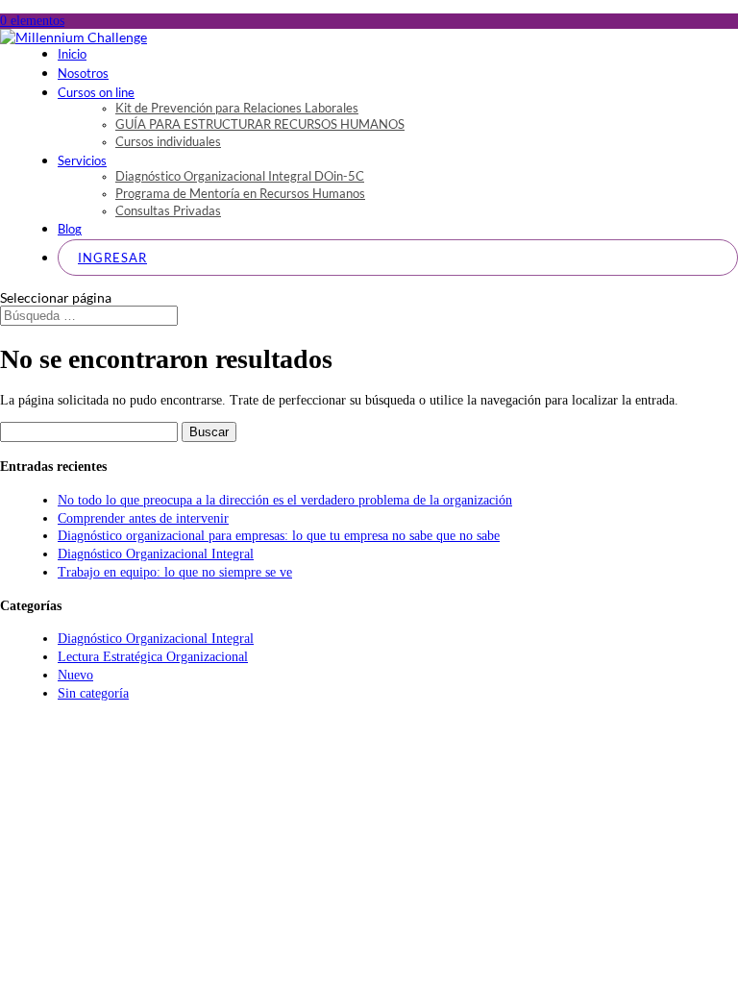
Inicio (72, 54)
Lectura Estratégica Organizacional (153, 657)
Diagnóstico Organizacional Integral (156, 554)
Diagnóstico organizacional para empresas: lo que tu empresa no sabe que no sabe (279, 536)
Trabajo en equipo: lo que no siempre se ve (175, 572)
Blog (70, 228)
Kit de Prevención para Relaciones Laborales (236, 107)
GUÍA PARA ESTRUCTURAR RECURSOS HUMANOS (260, 124)
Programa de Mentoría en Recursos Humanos (240, 193)
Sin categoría (93, 693)
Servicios (82, 160)
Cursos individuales (168, 141)
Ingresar (112, 257)
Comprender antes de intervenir (143, 518)
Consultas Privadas (168, 210)
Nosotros (83, 73)
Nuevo (75, 675)
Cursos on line (96, 92)
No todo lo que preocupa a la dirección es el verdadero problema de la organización (285, 500)
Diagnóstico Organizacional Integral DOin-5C (239, 176)
